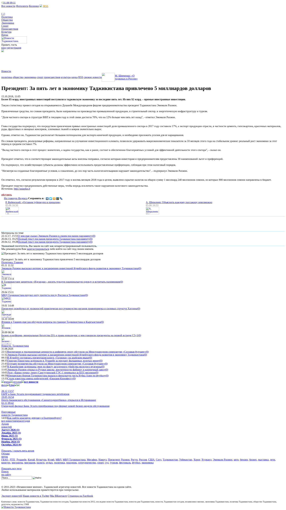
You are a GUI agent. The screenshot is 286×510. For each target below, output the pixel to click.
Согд (158, 459)
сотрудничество (87, 462)
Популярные (8, 412)
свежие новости (93, 77)
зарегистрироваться (38, 249)
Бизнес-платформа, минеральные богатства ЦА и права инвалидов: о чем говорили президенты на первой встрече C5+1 (69, 335)
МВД (58, 459)
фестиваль (125, 462)
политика (6, 77)
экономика (30, 77)
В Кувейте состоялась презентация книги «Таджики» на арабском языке (48, 357)
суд (107, 462)
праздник (71, 462)
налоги (41, 462)
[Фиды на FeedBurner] (22, 2)
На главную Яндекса (15, 198)
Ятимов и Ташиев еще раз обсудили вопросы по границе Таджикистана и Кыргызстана (51, 322)
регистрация (14, 47)
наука (74, 77)
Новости (6, 71)
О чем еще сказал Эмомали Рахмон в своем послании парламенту (55, 235)
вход (3, 47)
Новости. (15, 345)
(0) (93, 235)
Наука (4, 34)
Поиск (5, 471)
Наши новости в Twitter (36, 495)
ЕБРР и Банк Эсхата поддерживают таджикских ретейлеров (35, 392)
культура (66, 77)
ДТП (12, 459)
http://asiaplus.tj (22, 188)
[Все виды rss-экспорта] (25, 2)
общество (18, 77)
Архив (5, 423)
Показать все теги (11, 468)
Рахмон (125, 459)
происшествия (52, 77)
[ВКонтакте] (47, 198)
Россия (143, 459)
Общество (7, 20)
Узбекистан (185, 459)
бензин (244, 459)
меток (4, 456)
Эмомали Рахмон (222, 459)
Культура (6, 31)
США (151, 459)
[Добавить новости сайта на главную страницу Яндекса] (17, 2)
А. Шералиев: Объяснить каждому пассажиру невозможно (179, 202)
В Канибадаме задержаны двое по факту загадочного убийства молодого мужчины (54, 366)
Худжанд (206, 459)
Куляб (51, 459)
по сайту (6, 474)
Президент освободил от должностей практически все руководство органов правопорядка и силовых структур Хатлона (69, 308)
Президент (114, 459)
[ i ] (3, 14)
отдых (49, 462)
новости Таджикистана (14, 415)
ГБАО (4, 459)
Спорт (4, 25)
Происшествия (9, 28)
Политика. (12, 262)
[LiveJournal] (61, 198)
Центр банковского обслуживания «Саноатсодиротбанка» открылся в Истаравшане (48, 398)
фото (4, 385)
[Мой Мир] (57, 198)
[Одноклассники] (54, 198)
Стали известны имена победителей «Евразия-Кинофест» (40, 378)
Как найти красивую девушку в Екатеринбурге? (34, 418)
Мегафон (92, 459)
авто (236, 459)
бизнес (253, 459)
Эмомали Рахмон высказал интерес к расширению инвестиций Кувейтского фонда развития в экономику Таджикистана (69, 268)
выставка (263, 459)
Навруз (102, 459)
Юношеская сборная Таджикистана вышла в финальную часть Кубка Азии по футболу (56, 375)
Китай (31, 459)
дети (272, 459)
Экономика (7, 23)
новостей (6, 426)
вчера (7, 381)
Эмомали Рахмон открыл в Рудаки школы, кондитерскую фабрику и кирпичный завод (56, 369)
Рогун (134, 459)
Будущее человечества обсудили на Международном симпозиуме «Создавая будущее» (56, 363)
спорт (40, 77)
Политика (7, 17)
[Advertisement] (61, 59)
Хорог (196, 459)
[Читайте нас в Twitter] (20, 2)
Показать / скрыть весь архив (17, 450)
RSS (80, 77)
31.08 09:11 (9, 2)
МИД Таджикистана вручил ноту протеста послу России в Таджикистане (43, 295)
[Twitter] (50, 198)
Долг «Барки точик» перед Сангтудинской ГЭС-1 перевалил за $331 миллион (51, 372)
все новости (8, 420)
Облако (5, 453)
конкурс (5, 462)
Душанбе (21, 459)
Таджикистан (170, 459)
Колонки (34, 6)
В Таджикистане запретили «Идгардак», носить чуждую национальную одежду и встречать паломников (60, 281)
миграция (29, 462)
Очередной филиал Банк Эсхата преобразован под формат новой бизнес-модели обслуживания (55, 404)
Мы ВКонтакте (58, 495)
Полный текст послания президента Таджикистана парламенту (54, 238)
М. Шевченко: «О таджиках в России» (126, 77)
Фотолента (22, 6)
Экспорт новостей (11, 495)
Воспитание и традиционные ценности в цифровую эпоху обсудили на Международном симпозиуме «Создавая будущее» (76, 351)
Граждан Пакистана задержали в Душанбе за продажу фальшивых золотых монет (53, 360)
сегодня (17, 381)
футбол (136, 462)
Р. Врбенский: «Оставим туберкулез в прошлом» (32, 202)
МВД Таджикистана (74, 459)
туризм (114, 462)
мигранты (17, 462)
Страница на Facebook (80, 495)
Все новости (8, 6)
